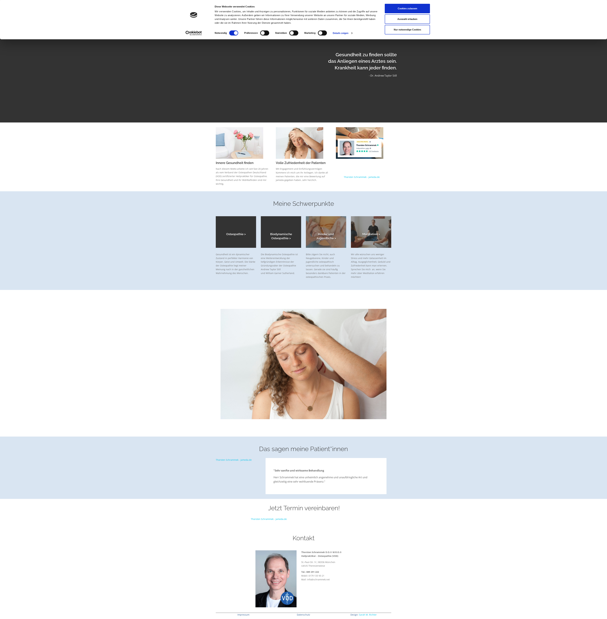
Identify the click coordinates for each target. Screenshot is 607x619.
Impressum (243, 614)
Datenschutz (303, 614)
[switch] (264, 33)
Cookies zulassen (407, 8)
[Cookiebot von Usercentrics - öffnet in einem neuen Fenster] (194, 33)
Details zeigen (340, 33)
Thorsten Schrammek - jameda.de (362, 177)
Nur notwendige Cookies (407, 29)
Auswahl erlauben (407, 19)
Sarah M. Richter (368, 614)
